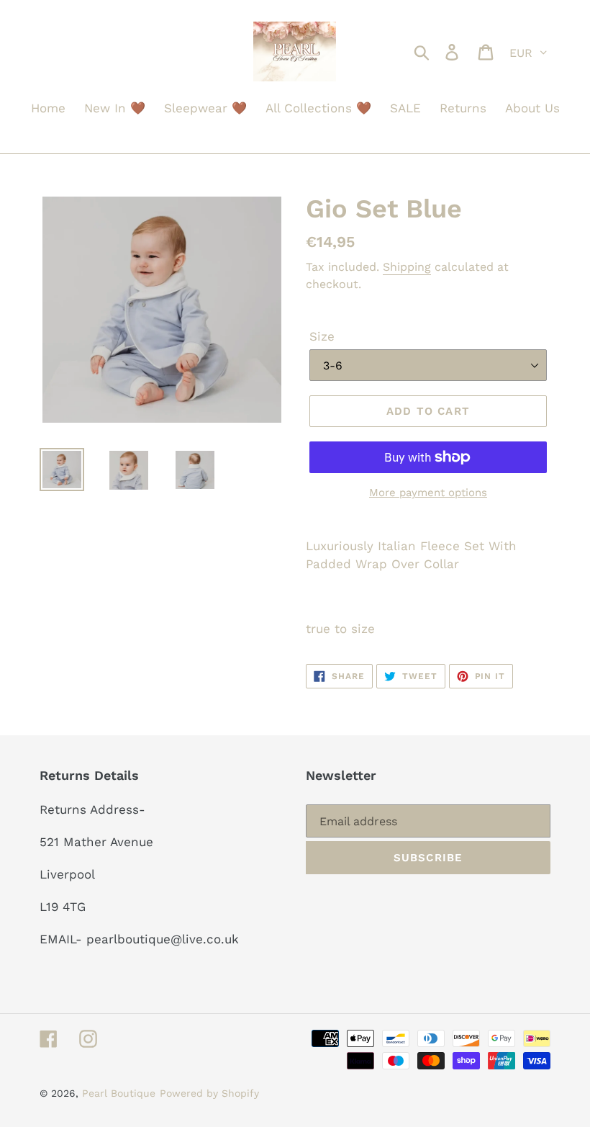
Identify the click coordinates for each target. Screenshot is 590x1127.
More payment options (428, 492)
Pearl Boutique (118, 1093)
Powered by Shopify (209, 1093)
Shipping (407, 267)
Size (322, 336)
